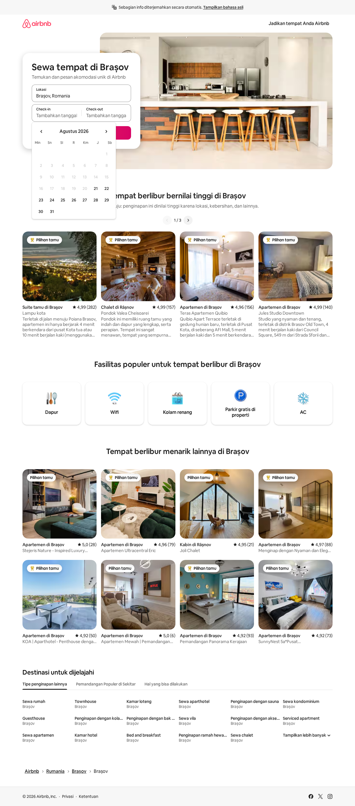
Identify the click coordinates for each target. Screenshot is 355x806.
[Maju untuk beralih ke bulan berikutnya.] (106, 131)
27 (85, 200)
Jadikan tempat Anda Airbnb (299, 23)
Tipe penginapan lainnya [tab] (44, 684)
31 (52, 211)
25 (63, 200)
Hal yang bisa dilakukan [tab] (166, 684)
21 (96, 188)
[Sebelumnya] (167, 220)
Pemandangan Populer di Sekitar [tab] (106, 684)
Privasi (68, 796)
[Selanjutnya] (188, 220)
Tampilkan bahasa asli (223, 7)
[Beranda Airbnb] (36, 23)
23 (41, 200)
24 (52, 200)
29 (106, 200)
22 (106, 188)
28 (95, 200)
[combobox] (81, 95)
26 (74, 200)
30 (40, 211)
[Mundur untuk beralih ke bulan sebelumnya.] (41, 131)
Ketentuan (88, 796)
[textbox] (56, 115)
